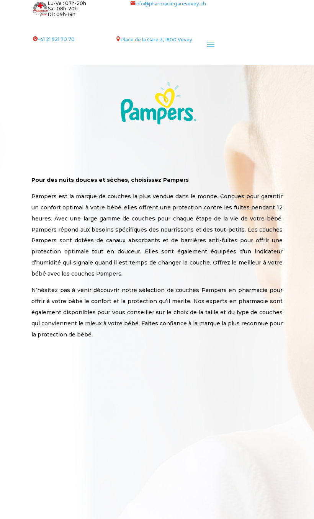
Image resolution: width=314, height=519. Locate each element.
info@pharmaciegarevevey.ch (170, 4)
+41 (56, 39)
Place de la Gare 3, (143, 39)
